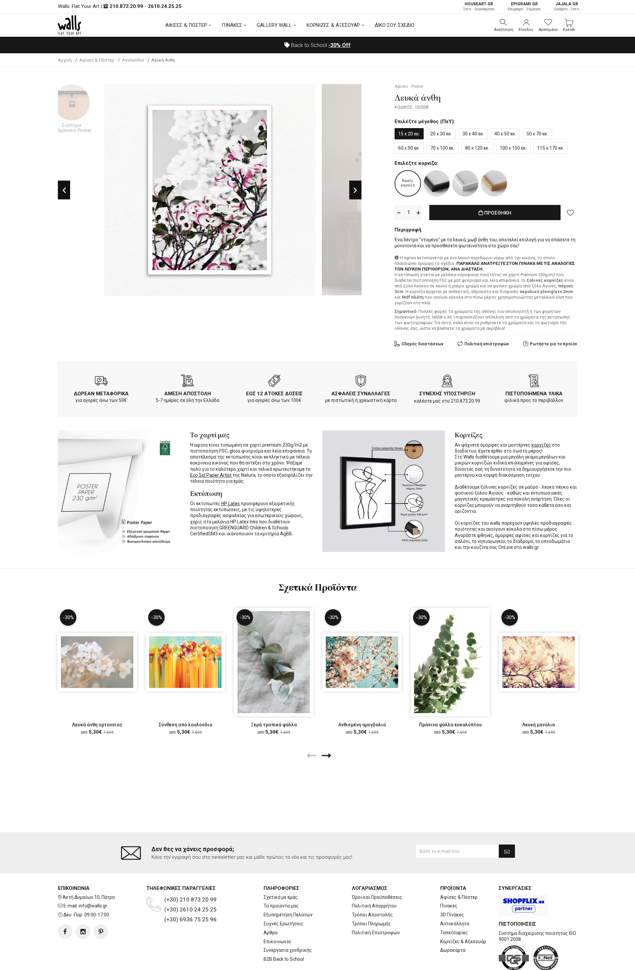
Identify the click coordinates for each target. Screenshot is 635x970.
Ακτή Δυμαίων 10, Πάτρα (89, 897)
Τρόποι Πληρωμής (371, 923)
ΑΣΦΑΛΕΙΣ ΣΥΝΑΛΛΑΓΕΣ (360, 394)
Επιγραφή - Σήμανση (524, 6)
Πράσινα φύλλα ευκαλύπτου (450, 724)
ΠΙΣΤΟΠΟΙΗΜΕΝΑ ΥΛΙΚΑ (534, 394)
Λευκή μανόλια (538, 724)
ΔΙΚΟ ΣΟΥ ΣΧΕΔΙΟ (395, 25)
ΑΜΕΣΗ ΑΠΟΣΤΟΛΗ (187, 394)
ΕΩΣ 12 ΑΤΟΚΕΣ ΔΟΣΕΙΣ (274, 394)
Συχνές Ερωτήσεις (284, 923)
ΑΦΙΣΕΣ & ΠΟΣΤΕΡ (186, 25)
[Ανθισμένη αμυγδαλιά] (362, 662)
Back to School (320, 45)
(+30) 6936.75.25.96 (190, 919)
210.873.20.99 (126, 6)
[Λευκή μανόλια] (538, 662)
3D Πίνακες (452, 914)
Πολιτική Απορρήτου (374, 905)
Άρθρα (270, 932)
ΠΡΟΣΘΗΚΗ (497, 213)
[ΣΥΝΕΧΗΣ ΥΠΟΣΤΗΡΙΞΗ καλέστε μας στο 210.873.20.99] (447, 382)
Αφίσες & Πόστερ (459, 897)
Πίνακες (448, 905)
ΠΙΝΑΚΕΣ (232, 25)
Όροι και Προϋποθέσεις (377, 897)
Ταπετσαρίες (454, 932)
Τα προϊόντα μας (281, 905)
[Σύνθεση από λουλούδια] (185, 662)
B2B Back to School (284, 959)
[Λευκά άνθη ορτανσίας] (97, 662)
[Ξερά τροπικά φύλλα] (274, 661)
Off (339, 45)
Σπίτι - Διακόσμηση (478, 6)
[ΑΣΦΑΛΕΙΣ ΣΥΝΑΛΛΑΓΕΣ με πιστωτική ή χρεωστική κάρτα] (361, 382)
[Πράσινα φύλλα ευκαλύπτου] (450, 661)
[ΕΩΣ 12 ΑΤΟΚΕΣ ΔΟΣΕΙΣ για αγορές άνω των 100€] (274, 382)
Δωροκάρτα (452, 950)
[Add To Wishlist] (570, 212)
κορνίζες (541, 445)
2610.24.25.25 (165, 6)
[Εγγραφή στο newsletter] (507, 851)
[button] (503, 25)
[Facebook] (65, 931)
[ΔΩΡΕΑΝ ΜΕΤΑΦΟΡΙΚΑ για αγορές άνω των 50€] (101, 382)
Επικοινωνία (277, 941)
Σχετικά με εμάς (281, 897)
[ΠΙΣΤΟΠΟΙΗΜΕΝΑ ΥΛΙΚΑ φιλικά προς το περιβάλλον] (534, 382)
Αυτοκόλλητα (454, 923)
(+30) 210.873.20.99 (190, 899)
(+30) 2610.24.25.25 (190, 909)
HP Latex (230, 503)
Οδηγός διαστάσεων (423, 343)
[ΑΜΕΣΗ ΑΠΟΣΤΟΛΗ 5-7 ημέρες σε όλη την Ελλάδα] (187, 382)
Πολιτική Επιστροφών (376, 932)
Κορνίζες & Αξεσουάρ (463, 941)
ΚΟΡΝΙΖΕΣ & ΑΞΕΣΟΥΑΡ (333, 25)
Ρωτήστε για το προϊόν (553, 343)
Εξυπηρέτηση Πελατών (288, 914)
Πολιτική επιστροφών (486, 343)
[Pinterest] (101, 931)
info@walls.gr (93, 905)
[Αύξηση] (418, 212)
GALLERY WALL (274, 25)
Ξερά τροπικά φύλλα (274, 724)
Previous (64, 190)
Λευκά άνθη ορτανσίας (97, 724)
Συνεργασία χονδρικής (288, 950)
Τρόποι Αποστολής (372, 914)
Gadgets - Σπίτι (566, 6)
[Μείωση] (399, 212)
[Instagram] (83, 931)
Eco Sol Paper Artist (211, 475)
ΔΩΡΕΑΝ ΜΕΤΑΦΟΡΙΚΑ (101, 394)
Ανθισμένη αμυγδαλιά (362, 724)
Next (355, 190)
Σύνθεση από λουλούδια (185, 724)
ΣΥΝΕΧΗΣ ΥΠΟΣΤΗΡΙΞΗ (447, 394)
